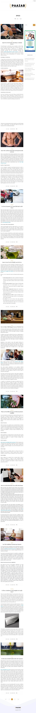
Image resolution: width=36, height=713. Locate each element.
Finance (12, 204)
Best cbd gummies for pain (5, 669)
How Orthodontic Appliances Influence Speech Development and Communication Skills (30, 74)
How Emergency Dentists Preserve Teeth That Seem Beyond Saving (29, 79)
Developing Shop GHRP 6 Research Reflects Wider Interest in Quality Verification (29, 60)
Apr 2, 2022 (7, 693)
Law (12, 325)
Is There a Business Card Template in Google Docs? (12, 591)
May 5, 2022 (7, 524)
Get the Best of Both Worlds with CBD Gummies (12, 658)
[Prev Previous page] (5, 699)
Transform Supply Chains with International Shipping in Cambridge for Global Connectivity (30, 70)
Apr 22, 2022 (7, 639)
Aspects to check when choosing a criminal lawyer (12, 43)
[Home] (15, 18)
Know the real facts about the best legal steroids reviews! (12, 151)
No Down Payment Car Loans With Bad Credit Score (12, 207)
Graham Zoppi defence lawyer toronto (11, 51)
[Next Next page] (18, 699)
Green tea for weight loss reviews (7, 271)
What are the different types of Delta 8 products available (12, 412)
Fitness (12, 148)
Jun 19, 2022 (7, 306)
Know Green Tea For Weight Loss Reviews (12, 262)
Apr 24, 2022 (7, 584)
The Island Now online (6, 222)
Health (12, 260)
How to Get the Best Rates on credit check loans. (12, 485)
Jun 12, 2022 (7, 391)
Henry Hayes (13, 186)
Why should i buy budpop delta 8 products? (8, 442)
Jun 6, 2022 (7, 465)
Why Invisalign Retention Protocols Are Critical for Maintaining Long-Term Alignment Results (30, 65)
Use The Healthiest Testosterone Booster (12, 544)
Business (12, 588)
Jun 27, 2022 (7, 186)
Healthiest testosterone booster (10, 548)
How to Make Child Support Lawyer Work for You (12, 327)
